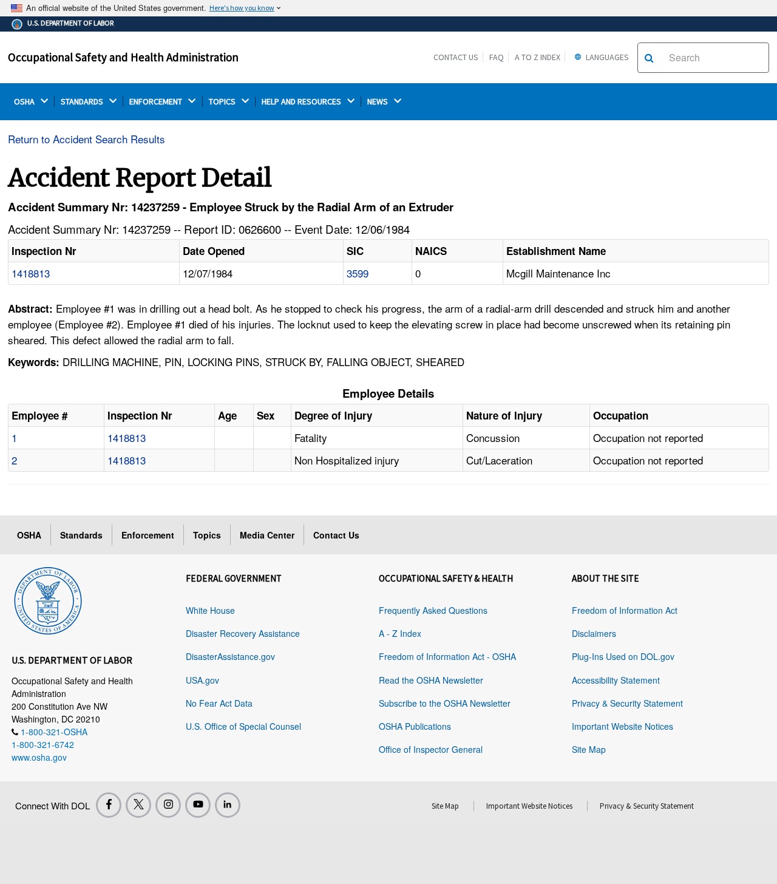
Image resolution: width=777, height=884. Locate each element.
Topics (207, 535)
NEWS (378, 102)
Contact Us (455, 57)
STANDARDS (83, 102)
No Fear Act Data (219, 703)
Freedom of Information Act (624, 610)
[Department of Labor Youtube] (198, 805)
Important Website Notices (622, 726)
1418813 (31, 272)
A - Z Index (400, 633)
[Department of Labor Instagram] (168, 805)
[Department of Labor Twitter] (138, 805)
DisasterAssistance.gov (230, 656)
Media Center (267, 535)
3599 (357, 272)
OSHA (25, 102)
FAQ (496, 57)
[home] (48, 599)
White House (210, 610)
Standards (81, 535)
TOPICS (223, 102)
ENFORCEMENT (156, 102)
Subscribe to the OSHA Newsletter (445, 703)
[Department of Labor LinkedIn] (227, 805)
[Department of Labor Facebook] (108, 805)
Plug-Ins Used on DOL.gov (623, 656)
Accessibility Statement (616, 680)
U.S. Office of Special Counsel (243, 726)
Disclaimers (594, 633)
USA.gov (202, 680)
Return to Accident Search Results (86, 138)
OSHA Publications (415, 726)
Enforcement (147, 535)
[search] (649, 57)
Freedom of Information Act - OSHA (447, 656)
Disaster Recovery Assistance (243, 633)
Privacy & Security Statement (627, 703)
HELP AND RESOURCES (302, 102)
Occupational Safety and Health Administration (123, 57)
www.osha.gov (39, 757)
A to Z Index (537, 57)
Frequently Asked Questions (433, 610)
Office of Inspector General (431, 749)
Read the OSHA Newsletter (431, 680)
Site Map (589, 749)
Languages (606, 57)
